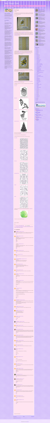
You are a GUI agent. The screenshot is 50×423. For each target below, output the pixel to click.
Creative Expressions (21, 226)
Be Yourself (38, 58)
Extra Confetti (15, 137)
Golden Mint (31, 208)
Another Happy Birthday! (39, 66)
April (37, 93)
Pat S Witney (17, 399)
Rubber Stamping (18, 227)
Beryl (16, 363)
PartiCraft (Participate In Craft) (39, 110)
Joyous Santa (15, 85)
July (37, 90)
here (20, 133)
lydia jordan (17, 273)
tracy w (16, 254)
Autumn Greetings (38, 110)
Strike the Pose (38, 62)
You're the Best (38, 79)
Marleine (17, 356)
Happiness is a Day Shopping (39, 63)
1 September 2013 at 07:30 (24, 258)
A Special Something (39, 87)
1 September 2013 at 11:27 (21, 378)
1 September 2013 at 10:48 (20, 368)
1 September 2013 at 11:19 (19, 374)
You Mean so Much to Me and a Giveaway (41, 9)
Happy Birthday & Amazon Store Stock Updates (40, 71)
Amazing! (38, 86)
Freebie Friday (39, 39)
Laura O (17, 395)
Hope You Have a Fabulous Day (40, 64)
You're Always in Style (39, 59)
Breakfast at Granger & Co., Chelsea (39, 115)
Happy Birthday (38, 67)
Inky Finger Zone (12, 3)
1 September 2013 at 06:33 (21, 231)
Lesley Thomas (17, 321)
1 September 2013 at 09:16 (20, 329)
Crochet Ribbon (24, 226)
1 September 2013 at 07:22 (20, 254)
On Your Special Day (39, 69)
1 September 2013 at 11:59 (19, 384)
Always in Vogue (38, 60)
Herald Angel (15, 109)
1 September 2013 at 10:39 (19, 363)
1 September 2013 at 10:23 (20, 348)
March (37, 94)
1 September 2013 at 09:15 (20, 325)
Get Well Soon (38, 73)
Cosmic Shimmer (17, 226)
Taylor (15, 149)
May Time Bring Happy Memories (40, 72)
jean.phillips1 (17, 231)
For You (37, 77)
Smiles (39, 24)
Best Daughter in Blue (39, 68)
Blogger (28, 421)
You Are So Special (38, 81)
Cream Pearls (24, 81)
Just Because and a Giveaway (41, 13)
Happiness (38, 83)
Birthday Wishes (38, 80)
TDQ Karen (17, 250)
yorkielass (17, 368)
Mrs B (16, 374)
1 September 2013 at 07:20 (21, 250)
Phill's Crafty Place (38, 112)
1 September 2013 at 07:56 (21, 273)
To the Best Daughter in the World (40, 76)
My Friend (38, 88)
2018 (36, 48)
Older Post (32, 416)
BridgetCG (17, 340)
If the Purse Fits (38, 61)
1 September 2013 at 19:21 (21, 399)
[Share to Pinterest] (29, 225)
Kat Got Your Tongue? (38, 114)
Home (24, 416)
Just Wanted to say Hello (39, 84)
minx (16, 384)
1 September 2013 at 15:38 (20, 395)
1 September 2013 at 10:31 (20, 356)
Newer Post (14, 416)
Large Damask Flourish (16, 173)
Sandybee (17, 316)
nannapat (17, 325)
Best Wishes (39, 32)
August (37, 89)
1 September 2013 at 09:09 (21, 321)
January (37, 96)
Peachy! (37, 74)
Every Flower (38, 82)
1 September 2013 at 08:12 (21, 280)
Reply (16, 241)
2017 (36, 49)
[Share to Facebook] (28, 225)
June (37, 91)
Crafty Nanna (17, 378)
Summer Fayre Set (20, 52)
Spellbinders (22, 227)
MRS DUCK (17, 310)
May (37, 92)
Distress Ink (28, 226)
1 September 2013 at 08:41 (21, 306)
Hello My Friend (40, 21)
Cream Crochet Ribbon (16, 33)
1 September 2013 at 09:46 (20, 340)
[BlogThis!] (27, 225)
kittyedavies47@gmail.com (18, 258)
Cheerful (15, 196)
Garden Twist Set (28, 52)
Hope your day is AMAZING (38, 117)
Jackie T (17, 329)
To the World (38, 85)
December (38, 54)
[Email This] (26, 225)
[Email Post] (25, 225)
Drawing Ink (30, 226)
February (38, 95)
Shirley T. (17, 348)
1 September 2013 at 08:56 (21, 310)
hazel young (17, 306)
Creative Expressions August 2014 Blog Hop (41, 28)
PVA (16, 227)
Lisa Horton (37, 119)
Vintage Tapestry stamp (23, 32)
